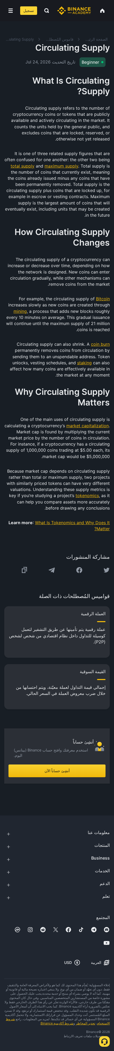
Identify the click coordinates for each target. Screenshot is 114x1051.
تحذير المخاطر (85, 1023)
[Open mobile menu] (10, 10)
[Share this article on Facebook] (79, 570)
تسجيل (28, 10)
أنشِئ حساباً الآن (57, 770)
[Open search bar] (45, 10)
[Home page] (74, 10)
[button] (10, 10)
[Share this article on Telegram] (52, 570)
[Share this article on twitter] (106, 570)
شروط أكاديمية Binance (57, 1023)
